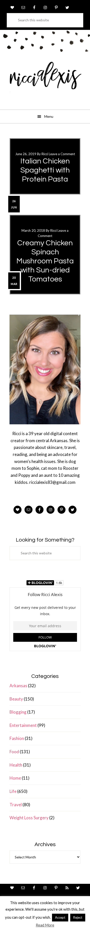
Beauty (16, 699)
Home (15, 778)
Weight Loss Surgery (29, 817)
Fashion (17, 738)
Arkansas (18, 685)
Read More (45, 925)
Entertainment (23, 725)
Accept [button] (60, 917)
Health (16, 765)
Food (14, 751)
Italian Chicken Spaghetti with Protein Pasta (45, 170)
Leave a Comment (62, 154)
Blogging (18, 712)
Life (13, 791)
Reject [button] (77, 917)
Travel (16, 804)
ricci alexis (45, 79)
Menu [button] (48, 116)
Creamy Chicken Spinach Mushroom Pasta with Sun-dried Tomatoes (45, 261)
